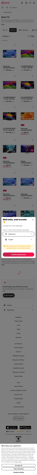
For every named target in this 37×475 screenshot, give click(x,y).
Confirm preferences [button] (18, 254)
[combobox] (18, 234)
